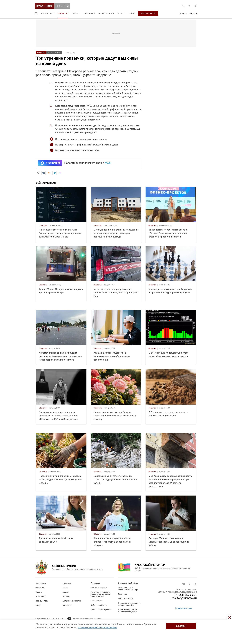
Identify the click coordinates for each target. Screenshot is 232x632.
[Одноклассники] (49, 173)
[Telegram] (54, 173)
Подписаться (53, 163)
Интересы (67, 605)
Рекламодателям (125, 598)
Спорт (120, 13)
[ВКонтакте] (43, 173)
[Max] (60, 173)
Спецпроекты (148, 13)
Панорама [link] (98, 408)
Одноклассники (189, 6)
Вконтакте (183, 6)
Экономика (89, 13)
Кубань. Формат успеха (101, 609)
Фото (65, 587)
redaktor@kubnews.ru (184, 598)
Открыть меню (36, 13)
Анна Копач (70, 52)
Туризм (131, 13)
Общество (63, 13)
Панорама (95, 583)
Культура (67, 583)
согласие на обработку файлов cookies (97, 627)
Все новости (47, 13)
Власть (75, 13)
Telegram (195, 6)
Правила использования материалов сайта (129, 604)
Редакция (122, 594)
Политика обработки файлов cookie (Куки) (127, 610)
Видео (65, 592)
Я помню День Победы (128, 583)
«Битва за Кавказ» (99, 587)
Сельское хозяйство (72, 601)
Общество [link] (43, 225)
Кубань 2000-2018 (99, 605)
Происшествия (106, 13)
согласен (180, 626)
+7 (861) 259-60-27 (185, 594)
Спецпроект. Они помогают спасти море (128, 588)
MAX (108, 163)
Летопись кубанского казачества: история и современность (100, 594)
